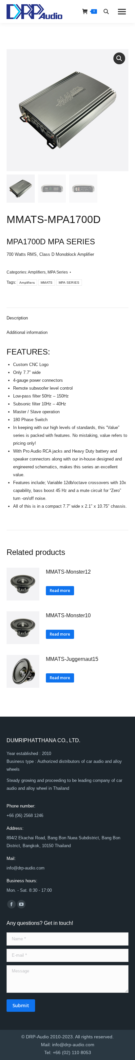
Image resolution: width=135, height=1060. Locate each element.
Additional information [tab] (27, 332)
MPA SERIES (69, 282)
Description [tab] (17, 318)
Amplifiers (37, 272)
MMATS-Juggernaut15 (72, 659)
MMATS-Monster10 (68, 615)
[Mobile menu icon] (121, 11)
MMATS (47, 282)
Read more (60, 590)
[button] (119, 58)
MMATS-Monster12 (68, 572)
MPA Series (58, 272)
